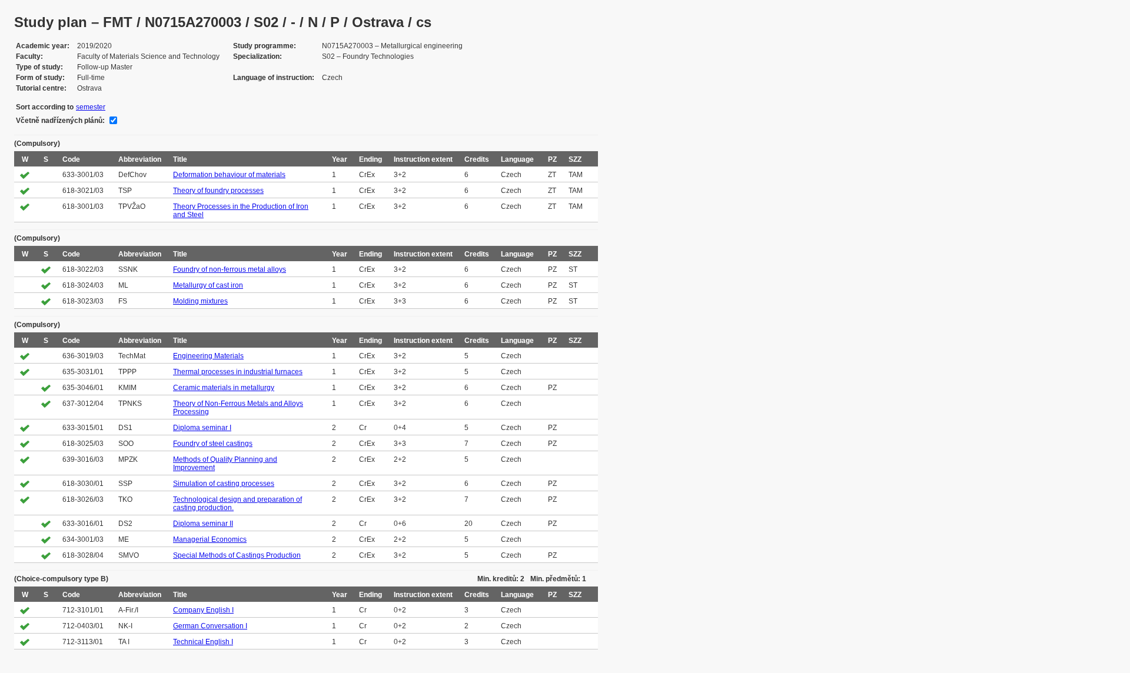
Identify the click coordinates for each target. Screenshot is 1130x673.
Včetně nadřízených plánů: (60, 120)
